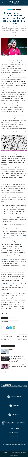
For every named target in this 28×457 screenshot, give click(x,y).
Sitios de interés (14, 437)
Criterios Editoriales (14, 428)
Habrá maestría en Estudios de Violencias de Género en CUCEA (7, 338)
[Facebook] (7, 327)
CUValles (22, 284)
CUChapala (13, 285)
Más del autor (19, 346)
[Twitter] (10, 327)
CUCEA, (3, 284)
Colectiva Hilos (8, 259)
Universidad (18, 9)
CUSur (17, 284)
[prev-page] (2, 372)
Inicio (2, 7)
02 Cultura (7, 7)
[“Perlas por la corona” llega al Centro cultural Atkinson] (5, 366)
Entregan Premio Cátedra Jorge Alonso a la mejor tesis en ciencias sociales (21, 339)
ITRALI (17, 319)
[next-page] (5, 372)
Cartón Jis (12, 349)
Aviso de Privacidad (14, 432)
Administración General (5, 359)
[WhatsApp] (14, 327)
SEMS (19, 244)
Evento (13, 9)
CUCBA (8, 284)
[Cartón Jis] (5, 351)
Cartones (3, 353)
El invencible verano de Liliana (8, 319)
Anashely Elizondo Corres (10, 34)
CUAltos (13, 284)
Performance (5, 321)
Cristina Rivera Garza (13, 318)
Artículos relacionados (8, 346)
